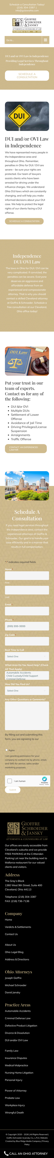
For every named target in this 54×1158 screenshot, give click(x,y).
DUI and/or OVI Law (16, 1040)
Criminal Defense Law (18, 1018)
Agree (12, 750)
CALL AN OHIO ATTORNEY (28, 1153)
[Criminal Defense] (27, 679)
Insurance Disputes (16, 1058)
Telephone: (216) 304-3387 (20, 896)
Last (7, 597)
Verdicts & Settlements (18, 926)
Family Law (11, 1050)
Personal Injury (13, 1079)
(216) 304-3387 (26, 7)
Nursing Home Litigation (19, 1072)
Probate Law (12, 1097)
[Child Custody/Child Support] (27, 675)
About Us (10, 944)
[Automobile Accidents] (27, 672)
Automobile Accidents (18, 1010)
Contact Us (11, 934)
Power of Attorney (16, 1090)
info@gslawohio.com (27, 10)
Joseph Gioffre (13, 977)
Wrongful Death (14, 1112)
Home (8, 919)
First (7, 582)
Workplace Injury (15, 1105)
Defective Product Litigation (21, 1025)
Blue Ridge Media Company (28, 1141)
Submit (12, 789)
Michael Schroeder (15, 985)
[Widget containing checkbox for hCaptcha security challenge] (27, 781)
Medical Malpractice (16, 1065)
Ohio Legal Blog (14, 952)
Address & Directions (17, 959)
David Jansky (12, 992)
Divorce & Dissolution (17, 1032)
